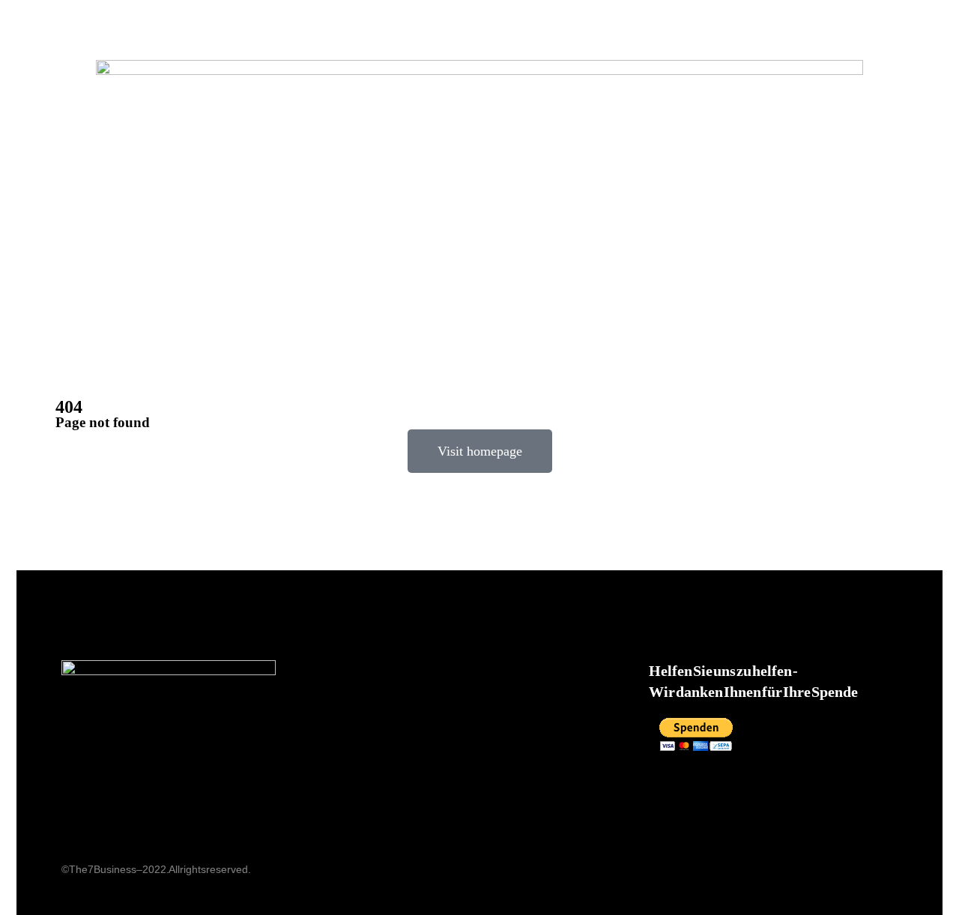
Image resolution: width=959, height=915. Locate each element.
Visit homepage (480, 451)
